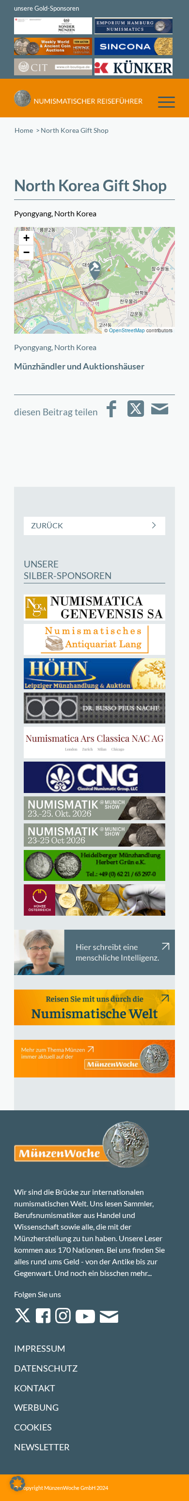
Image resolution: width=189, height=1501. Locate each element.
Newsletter (42, 1447)
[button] (94, 270)
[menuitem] (161, 101)
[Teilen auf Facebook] (111, 415)
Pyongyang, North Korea (55, 347)
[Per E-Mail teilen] (160, 415)
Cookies (33, 1427)
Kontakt (34, 1388)
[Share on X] (135, 415)
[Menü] (161, 101)
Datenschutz (46, 1368)
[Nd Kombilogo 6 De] (78, 98)
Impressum (39, 1349)
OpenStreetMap (127, 330)
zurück (47, 525)
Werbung (36, 1407)
